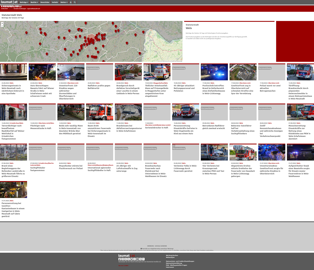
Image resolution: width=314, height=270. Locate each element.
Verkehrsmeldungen (20, 8)
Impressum (170, 267)
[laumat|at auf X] (11, 6)
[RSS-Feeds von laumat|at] (140, 260)
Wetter (63, 2)
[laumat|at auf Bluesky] (14, 6)
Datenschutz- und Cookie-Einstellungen (180, 261)
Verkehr (55, 2)
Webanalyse (170, 257)
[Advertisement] (157, 233)
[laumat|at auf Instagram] (5, 6)
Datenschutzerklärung (174, 263)
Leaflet (161, 61)
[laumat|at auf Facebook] (2, 6)
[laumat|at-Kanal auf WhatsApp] (17, 6)
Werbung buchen (172, 255)
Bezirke (34, 2)
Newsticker (44, 2)
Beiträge (23, 2)
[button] (26, 32)
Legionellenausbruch (33, 8)
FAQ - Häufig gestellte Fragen (176, 265)
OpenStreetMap (169, 61)
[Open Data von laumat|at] (143, 260)
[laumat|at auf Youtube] (20, 6)
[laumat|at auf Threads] (8, 6)
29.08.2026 (4, 8)
